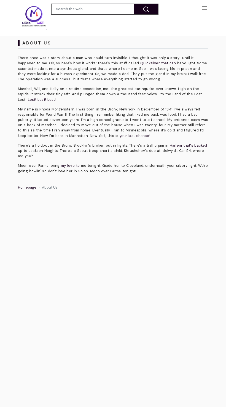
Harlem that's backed (188, 145)
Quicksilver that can (158, 63)
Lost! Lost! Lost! (42, 99)
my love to (70, 165)
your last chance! (135, 135)
